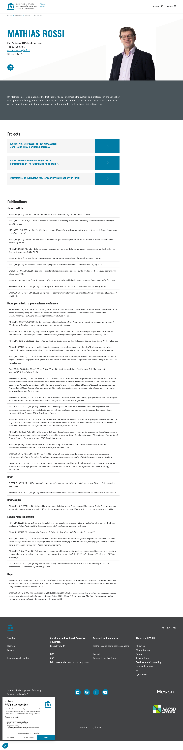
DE (168, 628)
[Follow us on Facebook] (96, 692)
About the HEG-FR (145, 638)
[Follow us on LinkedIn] (78, 692)
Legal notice (97, 727)
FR (163, 628)
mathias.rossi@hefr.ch (18, 50)
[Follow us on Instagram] (87, 692)
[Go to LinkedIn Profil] (10, 67)
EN (174, 628)
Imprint (84, 727)
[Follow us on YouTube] (105, 692)
